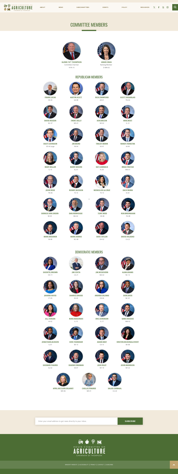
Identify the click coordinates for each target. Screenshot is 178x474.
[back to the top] (174, 465)
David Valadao (127, 237)
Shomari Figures (50, 365)
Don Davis (127, 295)
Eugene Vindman (76, 365)
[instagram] (167, 7)
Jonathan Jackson (50, 342)
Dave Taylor (101, 237)
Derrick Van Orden (49, 213)
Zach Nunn (128, 190)
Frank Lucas (50, 97)
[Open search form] (175, 7)
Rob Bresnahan (128, 213)
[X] (154, 7)
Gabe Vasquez (128, 319)
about (42, 7)
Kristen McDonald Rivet (128, 342)
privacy (93, 464)
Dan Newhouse (75, 213)
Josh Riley (101, 365)
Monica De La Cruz (102, 190)
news (61, 7)
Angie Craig (106, 62)
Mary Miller (50, 167)
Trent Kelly (76, 120)
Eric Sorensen (101, 319)
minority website (71, 464)
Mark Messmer (50, 237)
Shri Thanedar (76, 342)
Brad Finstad (128, 167)
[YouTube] (163, 7)
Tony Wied (102, 213)
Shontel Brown (50, 272)
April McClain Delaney (63, 388)
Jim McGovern (102, 272)
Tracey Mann (102, 144)
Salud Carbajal (115, 388)
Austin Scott (76, 97)
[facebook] (159, 7)
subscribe (130, 421)
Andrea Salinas (102, 295)
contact (101, 464)
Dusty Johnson (50, 144)
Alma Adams (127, 272)
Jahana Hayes (50, 295)
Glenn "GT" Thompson (72, 62)
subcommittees (82, 7)
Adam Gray (102, 342)
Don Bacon (102, 120)
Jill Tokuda (50, 319)
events (105, 7)
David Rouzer (50, 120)
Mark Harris (76, 237)
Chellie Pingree (89, 388)
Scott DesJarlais (127, 97)
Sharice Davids (76, 295)
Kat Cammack (102, 167)
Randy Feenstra (127, 144)
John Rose (50, 190)
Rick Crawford (102, 97)
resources (145, 7)
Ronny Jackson (76, 190)
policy (124, 7)
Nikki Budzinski (76, 319)
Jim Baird (76, 144)
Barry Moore (76, 167)
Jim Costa (76, 272)
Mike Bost (127, 120)
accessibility (83, 464)
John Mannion (128, 365)
